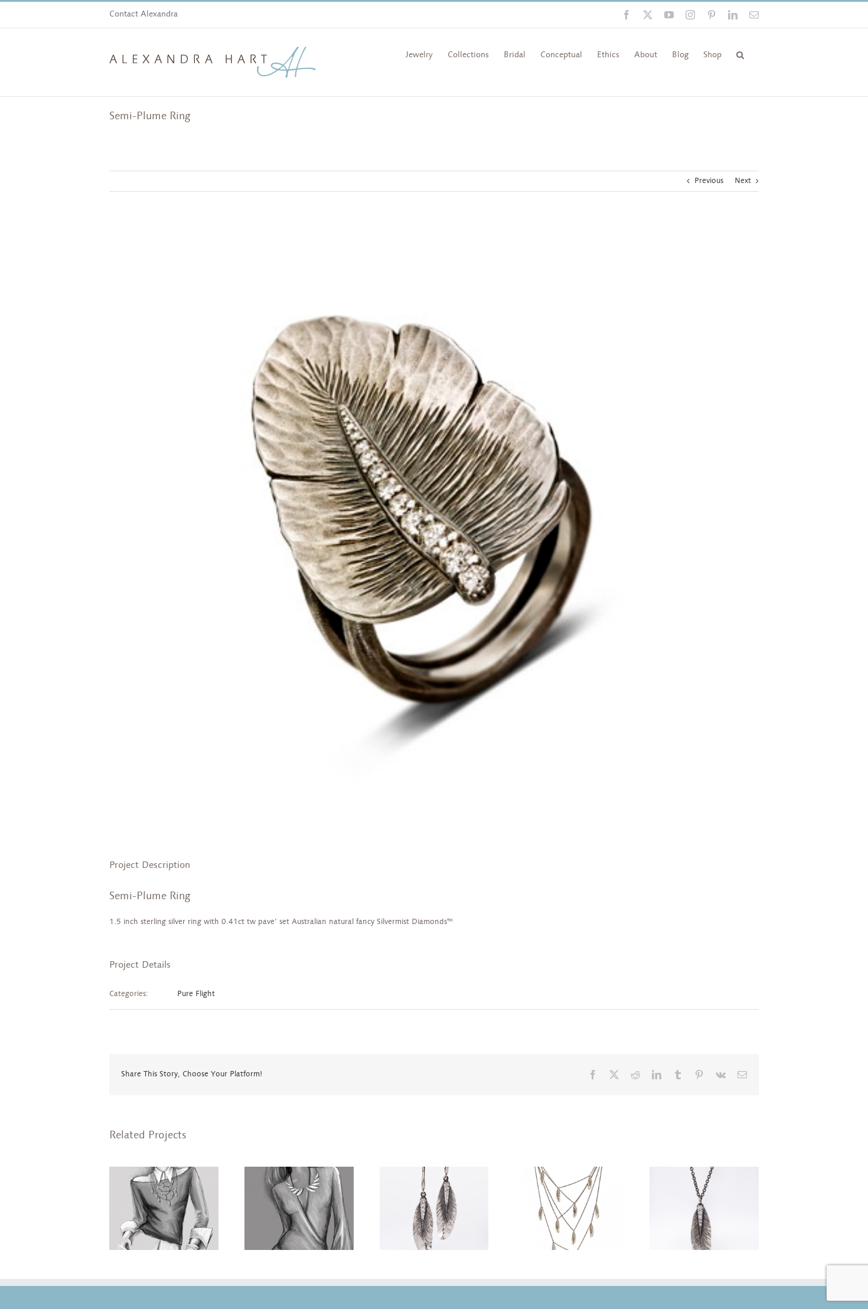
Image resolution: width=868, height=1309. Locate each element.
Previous (708, 181)
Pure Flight (196, 994)
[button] (740, 53)
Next (743, 181)
